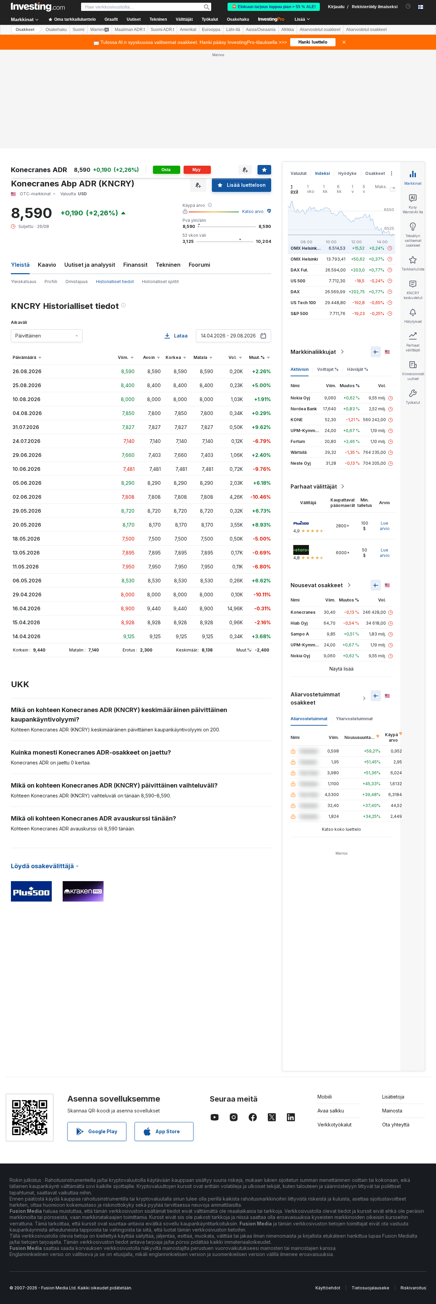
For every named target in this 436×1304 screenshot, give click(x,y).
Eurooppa (211, 29)
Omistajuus (76, 281)
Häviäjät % (357, 369)
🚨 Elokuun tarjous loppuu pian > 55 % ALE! (274, 6)
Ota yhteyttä (395, 1124)
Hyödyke (347, 173)
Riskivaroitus (413, 1287)
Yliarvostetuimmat (354, 718)
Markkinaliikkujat (313, 351)
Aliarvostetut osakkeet (320, 29)
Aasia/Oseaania (261, 29)
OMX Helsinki (304, 259)
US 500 (298, 280)
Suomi (78, 29)
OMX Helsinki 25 (307, 248)
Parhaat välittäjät (314, 486)
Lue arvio (385, 526)
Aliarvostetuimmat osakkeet (315, 698)
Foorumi (199, 264)
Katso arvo (253, 211)
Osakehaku (238, 19)
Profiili (51, 281)
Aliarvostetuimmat (309, 718)
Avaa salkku (330, 1110)
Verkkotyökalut (334, 1124)
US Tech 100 (303, 302)
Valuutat (299, 173)
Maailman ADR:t (130, 29)
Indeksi (322, 173)
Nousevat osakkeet (317, 585)
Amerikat (188, 29)
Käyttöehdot (327, 1287)
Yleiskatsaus (23, 281)
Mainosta (392, 1110)
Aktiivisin (300, 369)
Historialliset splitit (160, 281)
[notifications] (408, 6)
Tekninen (168, 264)
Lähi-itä (233, 29)
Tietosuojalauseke (370, 1287)
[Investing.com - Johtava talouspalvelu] (38, 7)
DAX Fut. (299, 270)
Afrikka (287, 29)
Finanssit (135, 264)
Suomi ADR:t (162, 29)
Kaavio (47, 264)
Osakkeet (25, 29)
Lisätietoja (393, 1097)
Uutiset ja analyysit (89, 264)
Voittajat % (328, 369)
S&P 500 (299, 313)
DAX (295, 291)
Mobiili (324, 1097)
